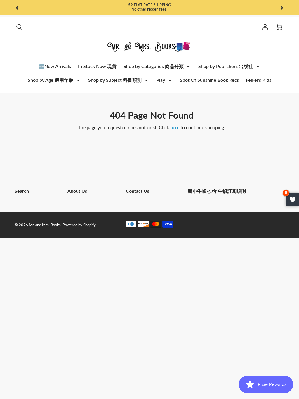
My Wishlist (292, 199)
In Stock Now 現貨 (97, 66)
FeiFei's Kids (258, 80)
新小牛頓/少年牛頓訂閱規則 (217, 191)
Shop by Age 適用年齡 (51, 80)
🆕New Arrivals (55, 66)
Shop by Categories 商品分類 (154, 66)
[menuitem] (55, 67)
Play (161, 80)
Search (22, 191)
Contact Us (137, 191)
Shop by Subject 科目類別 (115, 80)
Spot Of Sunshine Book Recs (209, 80)
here (174, 127)
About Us (77, 191)
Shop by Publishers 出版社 (226, 66)
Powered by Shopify (79, 225)
